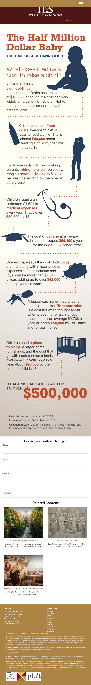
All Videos (50, 629)
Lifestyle (50, 624)
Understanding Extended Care (23, 540)
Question (5, 473)
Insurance (50, 618)
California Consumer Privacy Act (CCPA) (61, 647)
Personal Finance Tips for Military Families (23, 588)
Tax (48, 620)
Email (5, 459)
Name (5, 445)
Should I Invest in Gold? (67, 540)
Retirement (51, 611)
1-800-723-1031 (66, 20)
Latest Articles (52, 627)
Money (49, 622)
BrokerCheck (44, 633)
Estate (49, 616)
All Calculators (52, 631)
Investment (51, 613)
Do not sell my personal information (41, 649)
